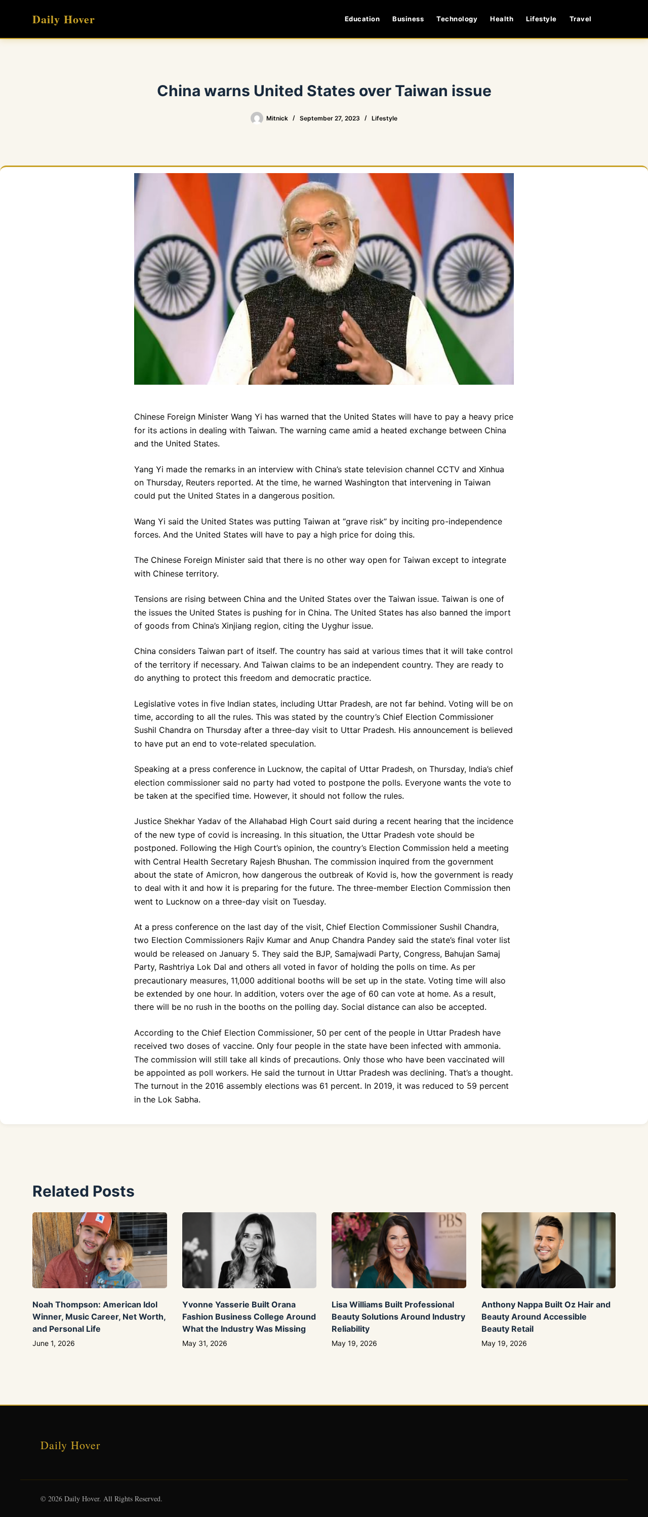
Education (362, 19)
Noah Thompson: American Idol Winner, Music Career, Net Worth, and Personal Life (99, 1316)
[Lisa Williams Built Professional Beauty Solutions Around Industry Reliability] (399, 1250)
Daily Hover (63, 19)
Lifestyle (541, 19)
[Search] (612, 19)
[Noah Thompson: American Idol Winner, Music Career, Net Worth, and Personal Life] (99, 1250)
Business (408, 19)
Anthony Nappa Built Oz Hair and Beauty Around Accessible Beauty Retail (546, 1316)
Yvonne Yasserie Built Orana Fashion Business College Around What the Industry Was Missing (249, 1316)
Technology (456, 19)
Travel (581, 19)
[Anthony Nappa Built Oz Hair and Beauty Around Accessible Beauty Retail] (548, 1250)
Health (501, 19)
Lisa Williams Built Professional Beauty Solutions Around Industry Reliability (398, 1316)
